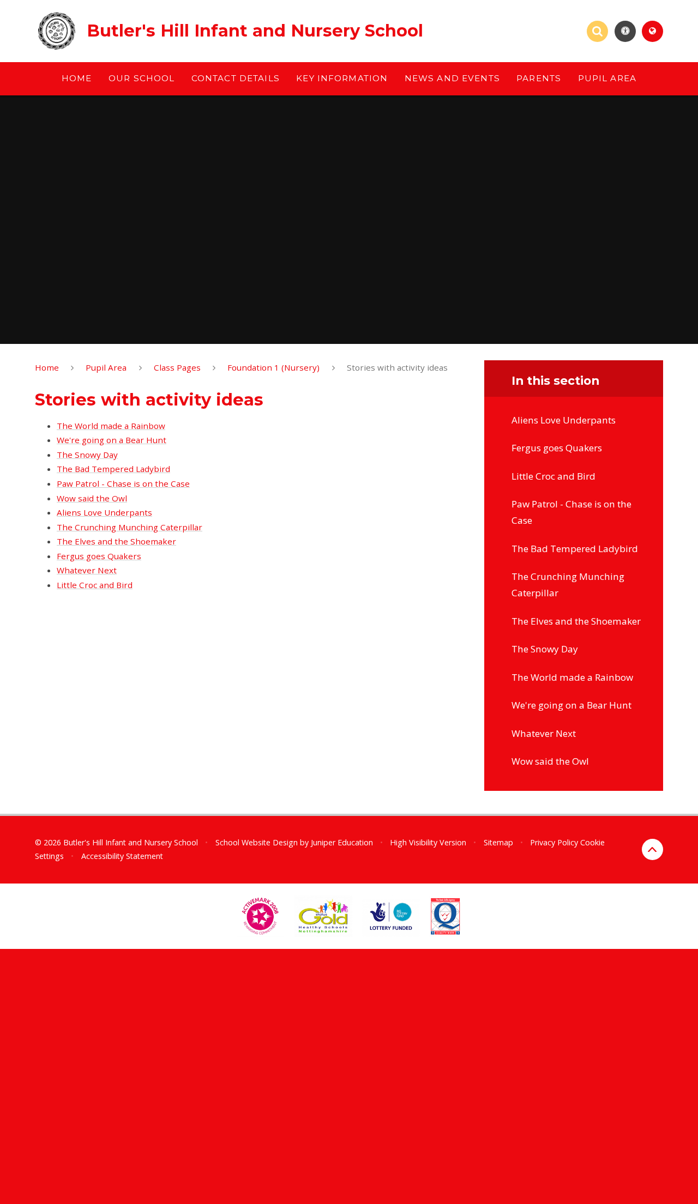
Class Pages (177, 367)
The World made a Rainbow (111, 425)
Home (47, 367)
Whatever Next (87, 570)
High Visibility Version (428, 842)
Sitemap (498, 842)
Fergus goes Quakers (99, 555)
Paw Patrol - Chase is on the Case (123, 483)
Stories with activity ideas (397, 367)
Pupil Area (106, 367)
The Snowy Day (87, 454)
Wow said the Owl (92, 498)
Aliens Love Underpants (104, 512)
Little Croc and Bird (95, 584)
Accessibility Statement (122, 856)
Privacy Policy (554, 842)
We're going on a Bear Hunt (111, 439)
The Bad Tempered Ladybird (113, 468)
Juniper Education (342, 842)
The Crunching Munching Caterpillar (129, 527)
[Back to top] (652, 849)
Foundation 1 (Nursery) (273, 367)
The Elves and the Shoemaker (116, 541)
